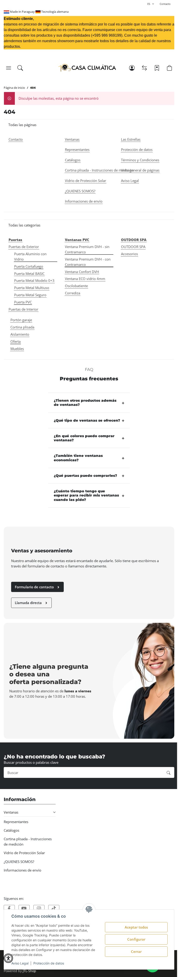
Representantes (16, 821)
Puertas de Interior (23, 309)
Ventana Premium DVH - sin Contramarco (87, 249)
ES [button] (148, 4)
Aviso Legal (20, 963)
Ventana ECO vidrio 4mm (85, 278)
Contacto (165, 4)
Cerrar (136, 951)
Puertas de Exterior (24, 246)
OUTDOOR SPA (133, 246)
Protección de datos (48, 963)
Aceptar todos (136, 927)
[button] (8, 68)
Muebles (17, 348)
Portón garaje (21, 320)
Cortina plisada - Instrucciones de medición (28, 842)
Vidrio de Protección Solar (24, 852)
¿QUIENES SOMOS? (19, 861)
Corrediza (72, 293)
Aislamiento (19, 334)
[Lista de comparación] (144, 68)
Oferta (15, 341)
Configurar (136, 939)
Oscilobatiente (76, 285)
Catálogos (11, 830)
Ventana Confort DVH (82, 271)
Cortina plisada (22, 327)
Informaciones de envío (22, 870)
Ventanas (11, 812)
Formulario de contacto (35, 587)
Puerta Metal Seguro (30, 295)
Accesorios (129, 253)
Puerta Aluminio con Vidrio (30, 256)
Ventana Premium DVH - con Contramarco (88, 262)
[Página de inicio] (87, 68)
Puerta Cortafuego (28, 266)
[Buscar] (20, 68)
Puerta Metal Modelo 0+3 (34, 280)
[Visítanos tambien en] (9, 908)
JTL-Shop (29, 971)
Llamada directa (29, 602)
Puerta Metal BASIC (29, 273)
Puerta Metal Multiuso (31, 287)
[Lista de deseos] (157, 68)
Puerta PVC (23, 302)
